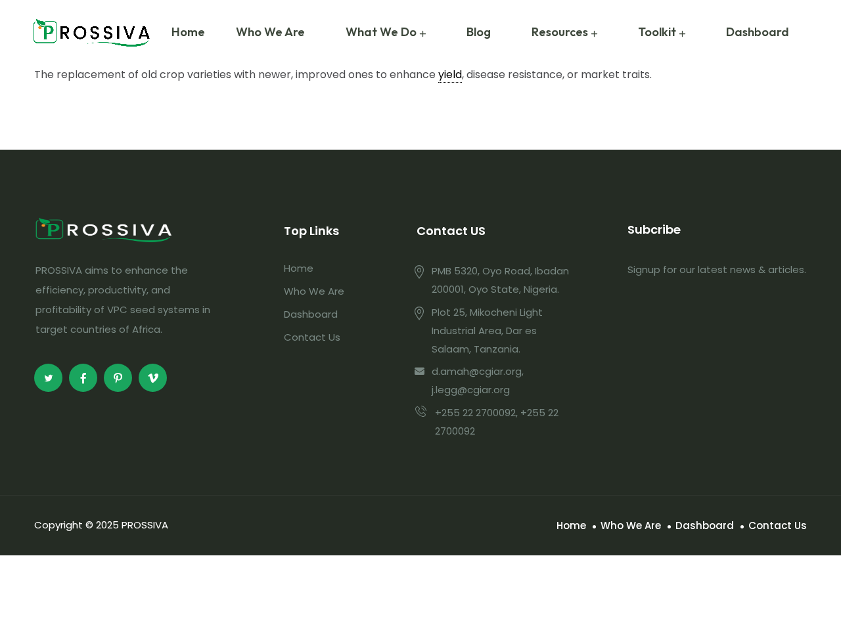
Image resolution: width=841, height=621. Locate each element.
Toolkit (657, 31)
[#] (48, 378)
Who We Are (270, 31)
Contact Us (312, 337)
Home (188, 31)
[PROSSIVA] (91, 32)
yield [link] (450, 74)
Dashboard (757, 31)
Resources (560, 31)
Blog (478, 31)
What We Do (381, 31)
